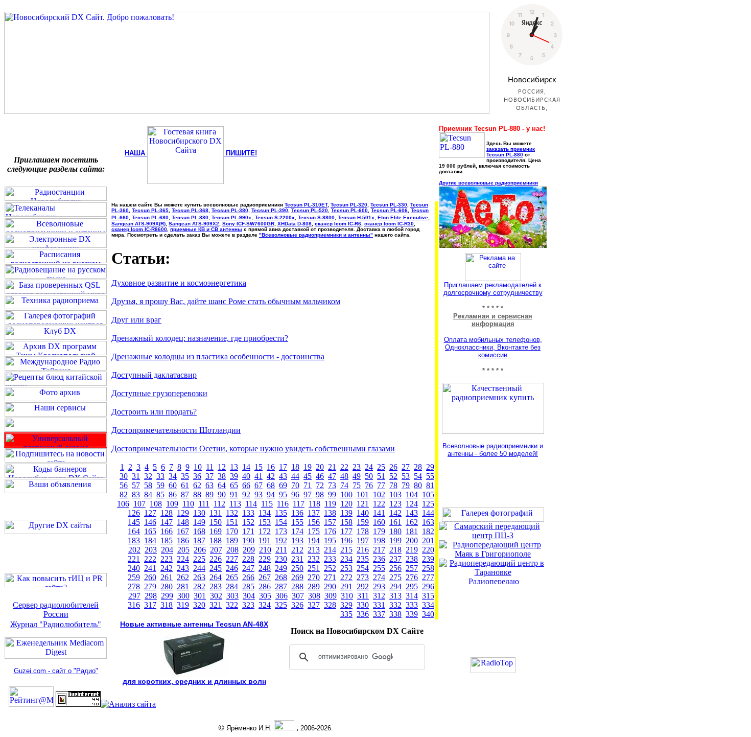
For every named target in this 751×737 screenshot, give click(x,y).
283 (215, 586)
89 (209, 494)
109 (172, 503)
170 (232, 531)
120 (346, 503)
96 (295, 494)
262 (183, 577)
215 (346, 549)
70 (295, 485)
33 (160, 476)
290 (330, 586)
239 (428, 559)
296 (428, 586)
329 (346, 605)
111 (203, 503)
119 (330, 503)
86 (173, 494)
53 (406, 476)
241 (150, 568)
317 (150, 605)
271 (330, 577)
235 (363, 559)
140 (363, 513)
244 (199, 568)
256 (395, 568)
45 (307, 476)
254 (363, 568)
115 (267, 503)
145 (134, 522)
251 (314, 568)
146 (150, 522)
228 (248, 559)
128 (166, 513)
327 (314, 605)
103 (395, 494)
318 (166, 605)
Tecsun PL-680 (150, 217)
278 (134, 586)
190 (248, 540)
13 (234, 467)
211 (281, 549)
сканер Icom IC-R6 (338, 223)
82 (124, 494)
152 (248, 522)
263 (199, 577)
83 (136, 494)
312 (379, 595)
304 (249, 595)
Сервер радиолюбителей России (56, 609)
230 (281, 559)
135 (281, 513)
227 (232, 559)
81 (430, 485)
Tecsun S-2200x (275, 217)
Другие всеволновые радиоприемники (488, 183)
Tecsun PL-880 (190, 217)
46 (320, 476)
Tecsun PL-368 (190, 210)
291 (346, 586)
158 (346, 522)
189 (232, 540)
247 (248, 568)
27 (406, 467)
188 (215, 540)
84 (148, 494)
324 (265, 605)
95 (283, 494)
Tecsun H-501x (356, 217)
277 (428, 577)
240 (134, 568)
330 (363, 605)
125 (428, 503)
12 (222, 467)
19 (307, 467)
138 (330, 513)
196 (346, 540)
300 (183, 595)
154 (281, 522)
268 (281, 577)
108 (156, 503)
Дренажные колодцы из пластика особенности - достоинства (217, 356)
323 (248, 605)
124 (412, 503)
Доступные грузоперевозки (159, 393)
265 (232, 577)
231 (297, 559)
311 (363, 595)
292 (363, 586)
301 (200, 595)
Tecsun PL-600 (349, 210)
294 (395, 586)
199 (395, 540)
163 (428, 522)
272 (346, 577)
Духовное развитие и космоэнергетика (178, 283)
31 (136, 476)
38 (222, 476)
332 (395, 605)
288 (297, 586)
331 (379, 605)
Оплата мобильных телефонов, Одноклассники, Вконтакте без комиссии (493, 347)
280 (166, 586)
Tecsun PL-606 (389, 210)
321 (215, 605)
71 (307, 485)
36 (197, 476)
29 (430, 467)
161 (395, 522)
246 (232, 568)
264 (215, 577)
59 (160, 485)
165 (150, 531)
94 (271, 494)
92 (246, 494)
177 (346, 531)
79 (406, 485)
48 (344, 476)
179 (379, 531)
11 (210, 467)
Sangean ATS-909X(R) (138, 223)
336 (363, 614)
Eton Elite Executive (403, 217)
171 (248, 531)
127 (150, 513)
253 (346, 568)
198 (379, 540)
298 (151, 595)
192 (281, 540)
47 (332, 476)
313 (395, 595)
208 (232, 549)
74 (344, 485)
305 (265, 595)
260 (150, 577)
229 (265, 559)
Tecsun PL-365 (150, 210)
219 (412, 549)
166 (166, 531)
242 (166, 568)
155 (297, 522)
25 (381, 467)
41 (258, 476)
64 (222, 485)
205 (183, 549)
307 (298, 595)
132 (232, 513)
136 (297, 513)
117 (298, 503)
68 (271, 485)
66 (246, 485)
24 (369, 467)
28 (418, 467)
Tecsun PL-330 (388, 205)
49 (357, 476)
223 (166, 559)
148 (183, 522)
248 (265, 568)
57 (136, 485)
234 (346, 559)
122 (379, 503)
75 (357, 485)
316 (134, 605)
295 (412, 586)
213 (314, 549)
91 (234, 494)
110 (188, 503)
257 (412, 568)
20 (320, 467)
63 (209, 485)
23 (357, 467)
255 (379, 568)
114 (251, 503)
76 (369, 485)
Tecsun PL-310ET (306, 205)
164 (134, 531)
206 (200, 549)
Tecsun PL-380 (230, 210)
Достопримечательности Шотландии (176, 430)
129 (183, 513)
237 (395, 559)
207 (216, 549)
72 (320, 485)
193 (297, 540)
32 (148, 476)
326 (297, 605)
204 (167, 549)
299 (167, 595)
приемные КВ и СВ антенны (206, 229)
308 (314, 595)
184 (150, 540)
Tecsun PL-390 (269, 210)
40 (246, 476)
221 (134, 559)
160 (379, 522)
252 (330, 568)
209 (249, 549)
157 (330, 522)
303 (232, 595)
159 (363, 522)
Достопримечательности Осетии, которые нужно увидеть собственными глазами (253, 448)
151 (232, 522)
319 (183, 605)
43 (283, 476)
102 (379, 494)
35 (185, 476)
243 (183, 568)
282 (199, 586)
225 (199, 559)
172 (265, 531)
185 (166, 540)
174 (297, 531)
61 (185, 485)
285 (248, 586)
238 (412, 559)
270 (314, 577)
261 (166, 577)
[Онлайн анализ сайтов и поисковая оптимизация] (128, 704)
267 (265, 577)
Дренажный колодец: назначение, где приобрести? (199, 338)
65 (234, 485)
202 (134, 549)
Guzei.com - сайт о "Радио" (56, 671)
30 (124, 476)
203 (151, 549)
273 (363, 577)
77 (381, 485)
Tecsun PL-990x (231, 217)
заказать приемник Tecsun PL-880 (510, 151)
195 (330, 540)
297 (134, 595)
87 (185, 494)
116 (283, 503)
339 (412, 614)
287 (281, 586)
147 (166, 522)
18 (295, 467)
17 (283, 467)
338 (395, 614)
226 (215, 559)
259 (134, 577)
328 (330, 605)
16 (271, 467)
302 (216, 595)
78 (393, 485)
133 (248, 513)
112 (219, 503)
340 (428, 614)
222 (150, 559)
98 (320, 494)
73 (332, 485)
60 (173, 485)
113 (235, 503)
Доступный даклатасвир (154, 375)
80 (418, 485)
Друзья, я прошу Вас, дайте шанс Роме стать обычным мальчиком (225, 301)
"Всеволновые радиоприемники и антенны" (316, 235)
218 (395, 549)
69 (283, 485)
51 (381, 476)
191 (265, 540)
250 (297, 568)
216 (363, 549)
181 (412, 531)
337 (379, 614)
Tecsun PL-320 (349, 205)
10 (198, 467)
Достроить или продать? (154, 411)
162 (412, 522)
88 (197, 494)
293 (379, 586)
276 (412, 577)
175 (314, 531)
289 (314, 586)
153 (265, 522)
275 (395, 577)
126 (134, 513)
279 (150, 586)
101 (363, 494)
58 (148, 485)
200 (412, 540)
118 (314, 503)
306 (281, 595)
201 (428, 540)
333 (412, 605)
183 (134, 540)
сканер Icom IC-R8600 (139, 229)
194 (314, 540)
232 (314, 559)
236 (379, 559)
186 (183, 540)
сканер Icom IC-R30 (389, 223)
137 (314, 513)
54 (418, 476)
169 (215, 531)
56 (124, 485)
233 (330, 559)
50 (369, 476)
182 (428, 531)
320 (199, 605)
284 (232, 586)
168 (199, 531)
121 (363, 503)
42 (271, 476)
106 (123, 503)
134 (265, 513)
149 (199, 522)
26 (393, 467)
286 (265, 586)
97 (307, 494)
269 (297, 577)
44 (295, 476)
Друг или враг (136, 319)
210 (265, 549)
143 (412, 513)
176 (330, 531)
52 (393, 476)
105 (428, 494)
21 (332, 467)
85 (160, 494)
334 (428, 605)
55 (430, 476)
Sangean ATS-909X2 (194, 223)
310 (347, 595)
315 (428, 595)
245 (215, 568)
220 (428, 549)
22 (344, 467)
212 (297, 549)
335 (346, 614)
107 (139, 503)
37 (209, 476)
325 (281, 605)
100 (346, 494)
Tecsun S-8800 (316, 217)
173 (281, 531)
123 (395, 503)
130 (199, 513)
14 (246, 467)
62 (197, 485)
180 (395, 531)
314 (412, 595)
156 (314, 522)
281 (183, 586)
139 (346, 513)
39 (234, 476)
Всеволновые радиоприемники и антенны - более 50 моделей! (492, 449)
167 (183, 531)
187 (199, 540)
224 (183, 559)
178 (363, 531)
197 (363, 540)
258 (428, 568)
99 (332, 494)
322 (232, 605)
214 (330, 549)
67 (258, 485)
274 (379, 577)
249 (281, 568)
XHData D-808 (294, 223)
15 (258, 467)
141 (379, 513)
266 (248, 577)
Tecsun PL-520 (309, 210)
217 (379, 549)
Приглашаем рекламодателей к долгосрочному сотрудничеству (493, 288)
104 (412, 494)
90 (222, 494)
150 (215, 522)
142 (395, 513)
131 (215, 513)
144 (428, 513)
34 (173, 476)
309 (330, 595)
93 (258, 494)
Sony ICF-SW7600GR (248, 223)
